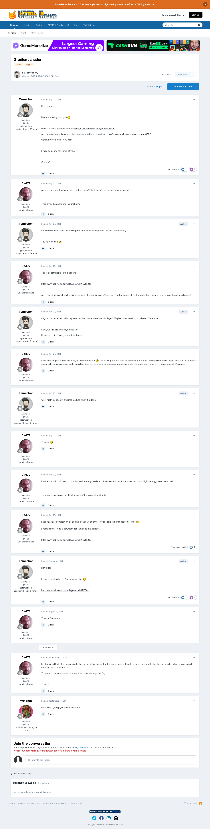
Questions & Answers (48, 76)
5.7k (27, 724)
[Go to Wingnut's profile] (26, 712)
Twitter (39, 25)
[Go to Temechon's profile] (17, 74)
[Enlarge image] (68, 117)
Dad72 (170, 169)
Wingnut (26, 700)
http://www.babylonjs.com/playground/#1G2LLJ (130, 134)
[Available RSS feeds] (200, 804)
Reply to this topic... (40, 760)
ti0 (178, 169)
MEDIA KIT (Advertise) (58, 25)
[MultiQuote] (43, 173)
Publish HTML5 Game (84, 25)
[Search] (199, 24)
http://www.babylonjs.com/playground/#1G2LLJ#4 (66, 540)
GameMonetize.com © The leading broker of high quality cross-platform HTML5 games (103, 4)
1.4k (27, 123)
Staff (23, 33)
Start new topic (154, 86)
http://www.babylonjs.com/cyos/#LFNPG (94, 128)
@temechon (26, 126)
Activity (27, 25)
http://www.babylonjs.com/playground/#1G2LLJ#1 (66, 284)
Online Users (37, 33)
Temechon (31, 72)
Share (167, 74)
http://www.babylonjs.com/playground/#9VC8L (65, 590)
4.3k (27, 207)
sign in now (81, 747)
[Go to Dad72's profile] (26, 194)
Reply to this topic (183, 86)
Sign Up (195, 15)
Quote (51, 173)
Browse (14, 25)
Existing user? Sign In (173, 15)
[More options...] (194, 99)
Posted (51, 99)
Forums (12, 33)
